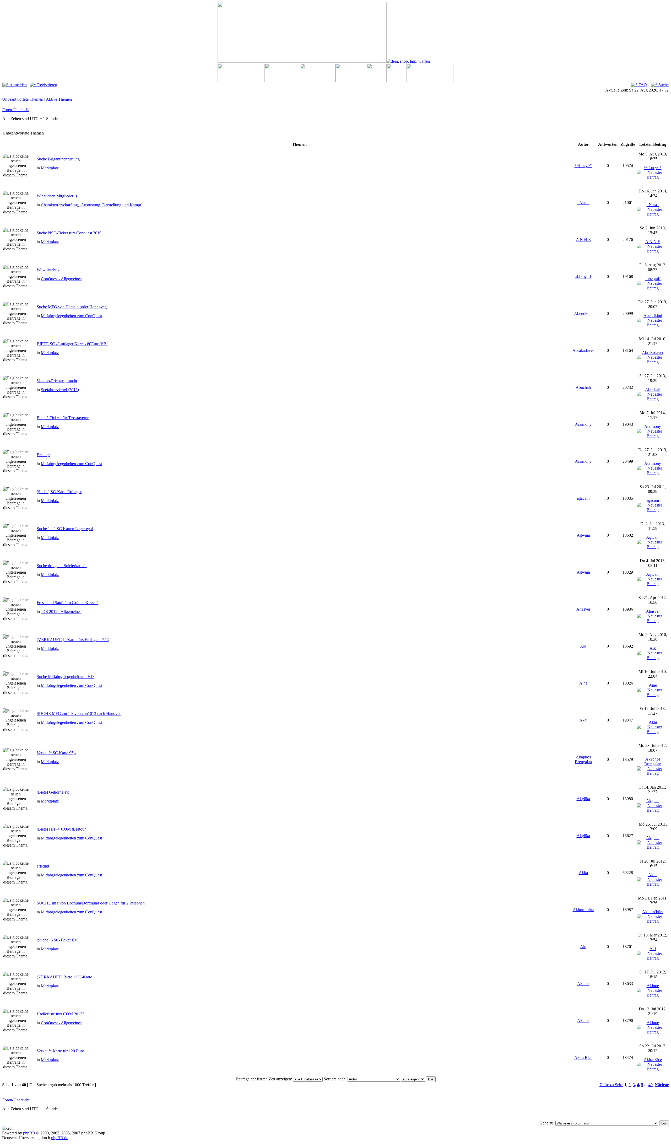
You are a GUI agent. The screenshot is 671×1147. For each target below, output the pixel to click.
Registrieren (46, 85)
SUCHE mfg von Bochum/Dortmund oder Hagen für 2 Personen (91, 903)
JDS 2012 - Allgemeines (61, 611)
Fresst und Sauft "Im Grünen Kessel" (67, 602)
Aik (583, 646)
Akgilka (583, 798)
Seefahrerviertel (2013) (60, 389)
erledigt (43, 866)
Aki (583, 946)
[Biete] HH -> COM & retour (61, 829)
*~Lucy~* (583, 165)
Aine (583, 683)
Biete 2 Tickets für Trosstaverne (63, 418)
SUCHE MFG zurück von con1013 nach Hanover (79, 713)
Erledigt (43, 455)
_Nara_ (583, 202)
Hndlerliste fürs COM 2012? (60, 1014)
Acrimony (583, 424)
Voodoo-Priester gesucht (57, 381)
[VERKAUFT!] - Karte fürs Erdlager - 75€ (73, 639)
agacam (583, 498)
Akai (583, 720)
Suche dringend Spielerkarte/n (61, 565)
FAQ (642, 85)
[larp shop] (408, 61)
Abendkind (583, 313)
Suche (663, 85)
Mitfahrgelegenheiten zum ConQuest (71, 316)
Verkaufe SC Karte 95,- (56, 753)
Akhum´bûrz (583, 909)
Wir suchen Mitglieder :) (57, 196)
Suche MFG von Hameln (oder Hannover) (72, 307)
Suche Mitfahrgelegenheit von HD (65, 676)
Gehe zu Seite (611, 1085)
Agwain (583, 535)
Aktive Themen (59, 99)
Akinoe (583, 983)
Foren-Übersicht (15, 109)
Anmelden (18, 85)
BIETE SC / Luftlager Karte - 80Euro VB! (72, 344)
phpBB (29, 1133)
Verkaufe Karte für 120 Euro (60, 1051)
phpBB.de (59, 1137)
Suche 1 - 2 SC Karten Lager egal (65, 528)
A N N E (583, 239)
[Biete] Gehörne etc (53, 792)
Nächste (662, 1085)
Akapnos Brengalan (583, 759)
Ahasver (583, 609)
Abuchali (583, 387)
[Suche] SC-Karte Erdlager (59, 491)
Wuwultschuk (48, 270)
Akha (583, 872)
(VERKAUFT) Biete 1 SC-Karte (64, 977)
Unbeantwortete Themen (22, 99)
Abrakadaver (583, 350)
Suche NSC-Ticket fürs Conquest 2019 (69, 233)
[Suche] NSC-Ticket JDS (58, 940)
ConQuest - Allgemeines (61, 279)
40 (650, 1085)
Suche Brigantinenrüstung (58, 159)
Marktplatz (50, 168)
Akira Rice (583, 1057)
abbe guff (583, 276)
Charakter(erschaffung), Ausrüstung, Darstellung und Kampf (91, 205)
